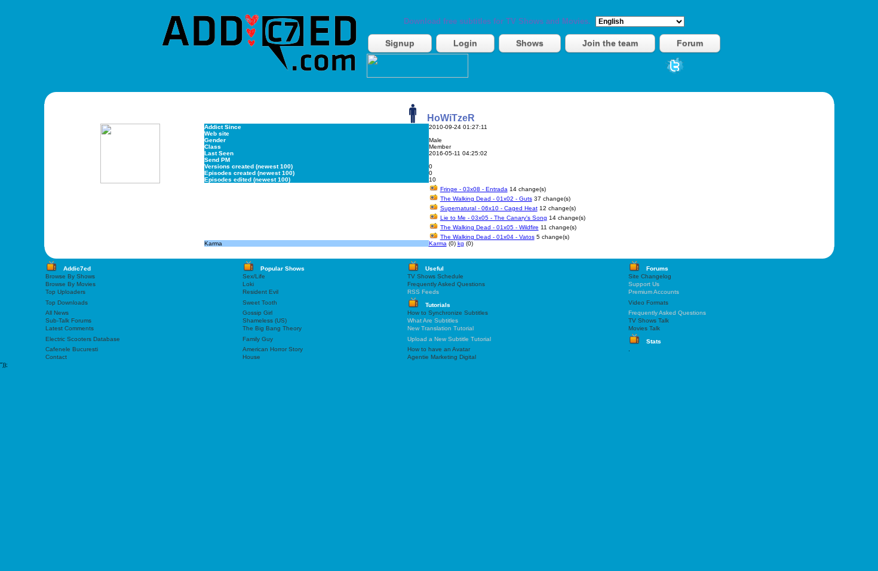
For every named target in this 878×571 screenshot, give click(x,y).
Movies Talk (644, 328)
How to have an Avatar (438, 349)
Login (465, 43)
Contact (56, 357)
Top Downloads (66, 302)
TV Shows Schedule (435, 276)
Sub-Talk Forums (68, 320)
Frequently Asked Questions (446, 284)
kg (461, 243)
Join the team (610, 43)
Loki (248, 284)
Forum (690, 43)
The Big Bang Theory (272, 328)
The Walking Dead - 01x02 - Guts (486, 198)
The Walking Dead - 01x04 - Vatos (487, 237)
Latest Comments (69, 328)
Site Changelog (649, 276)
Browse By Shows (70, 276)
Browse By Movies (70, 284)
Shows (530, 43)
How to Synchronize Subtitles (447, 312)
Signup (400, 43)
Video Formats (648, 302)
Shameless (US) (264, 320)
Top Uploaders (65, 291)
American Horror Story (272, 349)
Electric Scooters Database (82, 339)
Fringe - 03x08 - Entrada (474, 189)
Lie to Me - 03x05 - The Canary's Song (493, 217)
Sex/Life (253, 276)
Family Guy (257, 339)
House (251, 357)
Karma (438, 243)
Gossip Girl (257, 312)
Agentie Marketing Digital (441, 357)
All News (57, 312)
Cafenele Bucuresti (71, 349)
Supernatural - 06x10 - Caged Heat (489, 208)
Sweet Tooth (259, 302)
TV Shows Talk (648, 320)
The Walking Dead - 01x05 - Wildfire (489, 227)
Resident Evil (260, 291)
